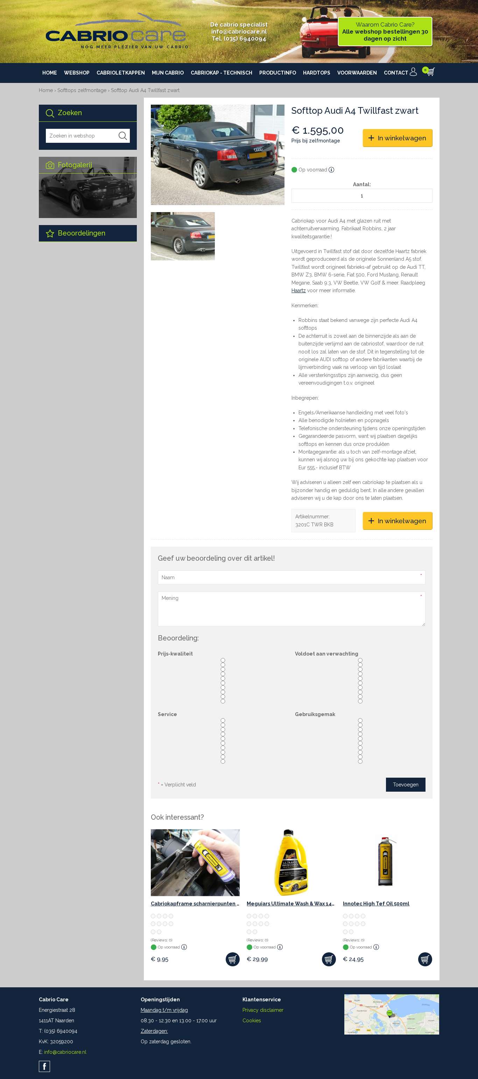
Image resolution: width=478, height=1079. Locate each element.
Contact (396, 73)
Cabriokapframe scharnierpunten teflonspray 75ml (195, 903)
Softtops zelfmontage (81, 90)
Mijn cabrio (168, 73)
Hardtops (316, 73)
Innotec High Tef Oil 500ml (376, 903)
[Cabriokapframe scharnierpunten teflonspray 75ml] (195, 862)
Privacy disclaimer (262, 1010)
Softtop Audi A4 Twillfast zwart (145, 90)
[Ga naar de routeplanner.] (391, 1033)
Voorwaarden (357, 73)
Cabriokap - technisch (221, 73)
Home (49, 73)
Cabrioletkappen (121, 73)
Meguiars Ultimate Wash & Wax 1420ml (291, 903)
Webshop (77, 73)
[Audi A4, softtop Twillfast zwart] (218, 155)
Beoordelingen (80, 233)
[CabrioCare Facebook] (44, 1066)
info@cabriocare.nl (239, 31)
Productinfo (277, 73)
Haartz (298, 290)
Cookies (251, 1020)
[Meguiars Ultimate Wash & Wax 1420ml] (291, 862)
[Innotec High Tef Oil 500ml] (387, 862)
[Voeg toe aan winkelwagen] (233, 959)
